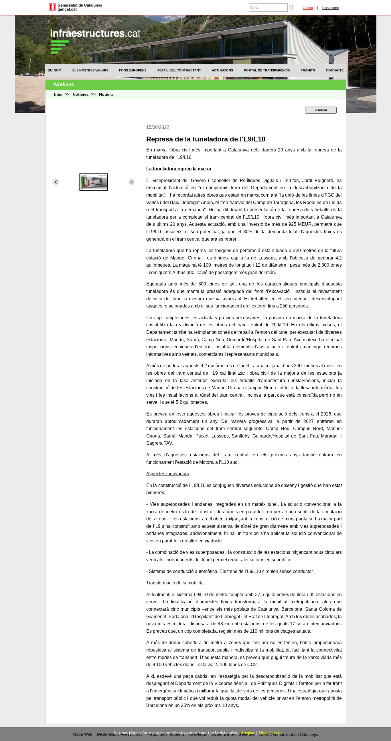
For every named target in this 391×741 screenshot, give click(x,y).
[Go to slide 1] (93, 195)
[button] (94, 182)
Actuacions (222, 70)
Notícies (81, 94)
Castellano (330, 8)
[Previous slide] (56, 182)
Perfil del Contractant (179, 70)
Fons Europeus (132, 70)
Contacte (334, 70)
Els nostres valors (90, 70)
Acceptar (247, 733)
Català (308, 8)
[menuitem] (54, 70)
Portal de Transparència (267, 70)
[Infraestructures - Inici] (95, 52)
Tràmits (308, 70)
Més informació (270, 733)
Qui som (54, 70)
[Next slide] (132, 182)
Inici (58, 94)
